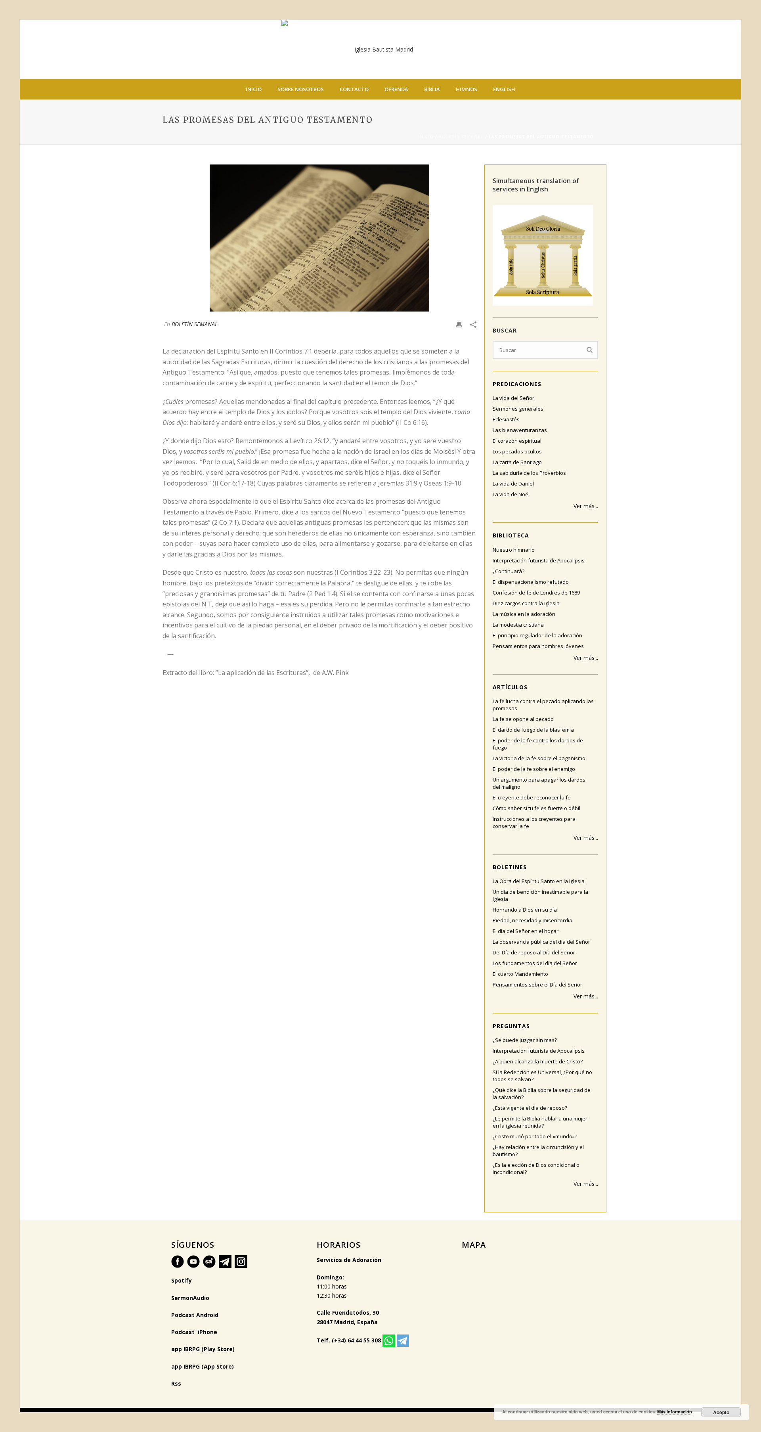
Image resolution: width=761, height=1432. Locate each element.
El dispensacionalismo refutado (531, 581)
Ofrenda (396, 89)
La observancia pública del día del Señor (541, 941)
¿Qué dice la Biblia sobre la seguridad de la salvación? (542, 1093)
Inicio (254, 89)
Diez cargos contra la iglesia (526, 603)
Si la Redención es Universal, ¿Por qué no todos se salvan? (542, 1076)
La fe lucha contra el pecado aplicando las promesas (543, 705)
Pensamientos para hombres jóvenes (538, 646)
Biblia (432, 89)
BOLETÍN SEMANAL (461, 137)
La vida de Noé (510, 494)
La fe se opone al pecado (523, 719)
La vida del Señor (513, 397)
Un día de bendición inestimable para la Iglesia (540, 895)
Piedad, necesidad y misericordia (532, 920)
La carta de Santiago (517, 462)
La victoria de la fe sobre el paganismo (539, 758)
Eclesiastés (506, 419)
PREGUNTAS (511, 1026)
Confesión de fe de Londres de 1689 (536, 592)
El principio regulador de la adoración (537, 635)
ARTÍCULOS (510, 687)
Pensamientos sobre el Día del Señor (537, 984)
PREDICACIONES (517, 384)
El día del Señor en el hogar (525, 931)
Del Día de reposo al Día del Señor (534, 952)
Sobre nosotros (300, 89)
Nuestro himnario (514, 549)
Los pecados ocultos (517, 451)
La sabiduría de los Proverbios (529, 472)
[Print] (459, 324)
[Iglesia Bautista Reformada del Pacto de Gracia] (380, 49)
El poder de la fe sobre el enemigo (534, 768)
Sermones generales (518, 408)
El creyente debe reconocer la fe (532, 797)
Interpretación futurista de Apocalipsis (539, 560)
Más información (674, 1412)
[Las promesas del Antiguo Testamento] (319, 238)
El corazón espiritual (517, 440)
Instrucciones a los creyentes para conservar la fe (534, 822)
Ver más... (586, 506)
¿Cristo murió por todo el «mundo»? (535, 1136)
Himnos (466, 89)
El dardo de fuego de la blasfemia (533, 729)
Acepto (721, 1412)
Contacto (354, 89)
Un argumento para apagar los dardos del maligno (539, 783)
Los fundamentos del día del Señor (535, 963)
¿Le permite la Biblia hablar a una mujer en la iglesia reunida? (540, 1122)
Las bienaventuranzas (520, 430)
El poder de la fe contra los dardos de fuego (538, 744)
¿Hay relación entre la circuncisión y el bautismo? (538, 1150)
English (504, 89)
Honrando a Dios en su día (525, 909)
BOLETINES (510, 867)
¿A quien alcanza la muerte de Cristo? (538, 1061)
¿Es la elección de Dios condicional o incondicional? (536, 1168)
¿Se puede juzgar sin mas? (525, 1040)
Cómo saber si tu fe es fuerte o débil (536, 808)
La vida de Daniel (513, 483)
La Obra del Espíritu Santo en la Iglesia (539, 881)
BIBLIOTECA (511, 535)
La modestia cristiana (518, 624)
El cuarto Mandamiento (520, 973)
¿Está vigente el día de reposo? (530, 1107)
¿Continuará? (508, 571)
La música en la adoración (524, 614)
